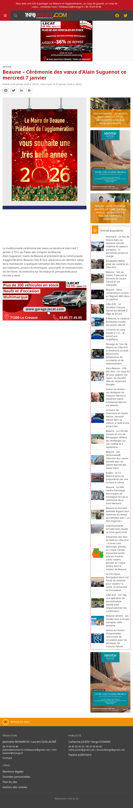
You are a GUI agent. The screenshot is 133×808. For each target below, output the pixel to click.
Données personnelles (16, 777)
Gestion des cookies (15, 787)
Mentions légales (13, 771)
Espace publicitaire (79, 754)
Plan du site (10, 782)
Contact (7, 758)
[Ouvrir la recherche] (15, 15)
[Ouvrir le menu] (5, 15)
